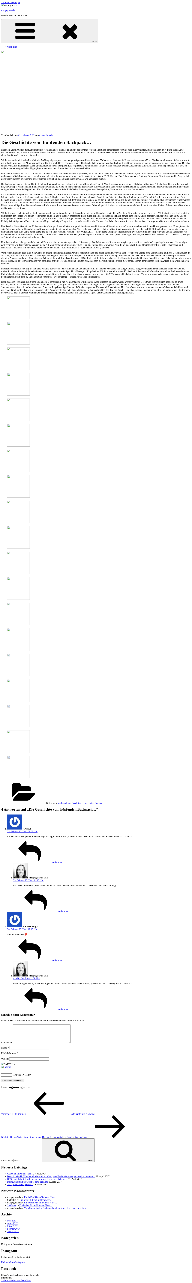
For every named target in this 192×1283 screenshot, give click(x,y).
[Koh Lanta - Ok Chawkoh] (18, 522)
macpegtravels (8, 10)
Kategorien (6, 1244)
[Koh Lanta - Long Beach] (18, 624)
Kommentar (6, 1042)
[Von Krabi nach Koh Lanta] (18, 318)
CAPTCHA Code (21, 1075)
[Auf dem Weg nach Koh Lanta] (18, 420)
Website (5, 1059)
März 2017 (12, 1226)
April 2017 (12, 1223)
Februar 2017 (13, 1228)
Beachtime (77, 803)
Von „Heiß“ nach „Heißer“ (20, 1184)
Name (5, 1047)
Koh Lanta (88, 803)
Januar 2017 (13, 1231)
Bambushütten (63, 803)
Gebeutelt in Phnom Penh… (20, 1173)
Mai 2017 (11, 1220)
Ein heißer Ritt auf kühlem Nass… (40, 1197)
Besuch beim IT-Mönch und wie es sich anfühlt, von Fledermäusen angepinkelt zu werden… (51, 1176)
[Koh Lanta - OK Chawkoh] (18, 445)
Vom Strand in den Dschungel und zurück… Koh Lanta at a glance (56, 1208)
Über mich (12, 46)
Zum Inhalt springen (10, 2)
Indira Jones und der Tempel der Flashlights (27, 1181)
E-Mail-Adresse (9, 1053)
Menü (94, 41)
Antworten (57, 862)
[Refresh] (6, 1067)
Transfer (98, 803)
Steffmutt (11, 1205)
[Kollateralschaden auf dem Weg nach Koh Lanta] (18, 369)
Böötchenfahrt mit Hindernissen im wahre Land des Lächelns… (37, 1179)
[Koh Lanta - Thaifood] (18, 701)
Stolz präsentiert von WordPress (16, 1280)
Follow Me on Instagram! (13, 1262)
